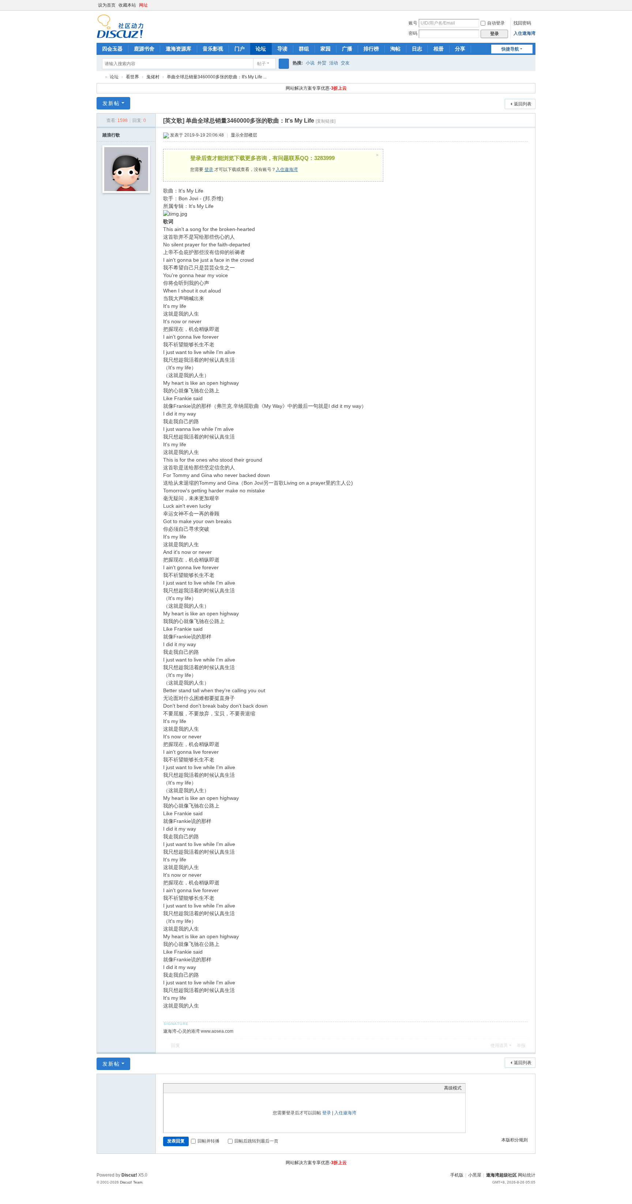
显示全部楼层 (244, 135)
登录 (208, 169)
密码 (413, 33)
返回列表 (522, 104)
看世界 (132, 76)
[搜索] (284, 64)
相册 (438, 49)
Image (185, 1088)
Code (213, 1088)
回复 (175, 1045)
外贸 (321, 63)
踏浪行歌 (111, 135)
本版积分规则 (514, 1140)
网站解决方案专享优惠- (316, 88)
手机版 (456, 1175)
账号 (413, 23)
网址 (143, 5)
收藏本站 (127, 5)
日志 (417, 49)
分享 (460, 49)
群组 (304, 49)
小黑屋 (474, 1175)
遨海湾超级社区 (99, 77)
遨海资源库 (178, 49)
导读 (282, 49)
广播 (347, 49)
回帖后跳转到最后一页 (256, 1141)
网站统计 (526, 1175)
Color (176, 1088)
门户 (239, 49)
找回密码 (522, 23)
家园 (325, 49)
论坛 (261, 49)
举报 (521, 1045)
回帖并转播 (208, 1141)
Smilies (222, 1088)
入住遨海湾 (524, 33)
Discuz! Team (131, 1182)
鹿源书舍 (144, 49)
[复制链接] (325, 121)
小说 (310, 63)
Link (194, 1088)
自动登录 (496, 23)
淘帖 (395, 49)
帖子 (261, 63)
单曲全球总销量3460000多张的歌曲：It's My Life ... (217, 76)
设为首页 (107, 5)
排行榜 (371, 49)
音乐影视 (213, 49)
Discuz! (129, 1175)
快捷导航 (510, 49)
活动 (333, 63)
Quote (203, 1088)
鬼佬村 (152, 76)
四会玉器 (112, 49)
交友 (345, 63)
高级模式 (453, 1088)
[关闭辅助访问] (525, 5)
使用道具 (499, 1045)
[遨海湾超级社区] (120, 26)
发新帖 (111, 103)
